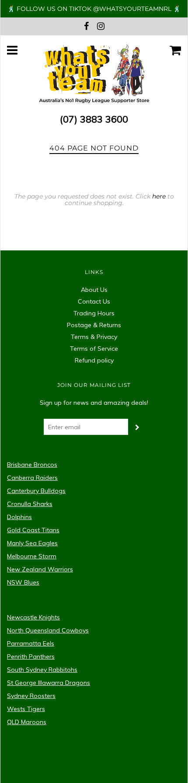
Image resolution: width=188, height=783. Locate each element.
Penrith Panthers (31, 656)
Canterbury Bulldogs (36, 491)
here (159, 196)
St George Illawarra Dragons (48, 683)
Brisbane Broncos (32, 464)
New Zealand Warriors (40, 569)
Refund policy (94, 360)
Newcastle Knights (33, 617)
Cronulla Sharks (29, 504)
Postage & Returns (94, 325)
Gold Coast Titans (33, 530)
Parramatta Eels (30, 643)
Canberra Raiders (32, 478)
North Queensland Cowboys (48, 630)
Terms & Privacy (94, 337)
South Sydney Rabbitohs (42, 670)
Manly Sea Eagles (32, 543)
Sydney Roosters (31, 696)
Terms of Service (94, 348)
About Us (94, 290)
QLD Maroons (26, 722)
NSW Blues (23, 582)
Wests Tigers (26, 709)
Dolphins (19, 517)
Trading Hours (94, 313)
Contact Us (94, 301)
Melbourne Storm (31, 556)
